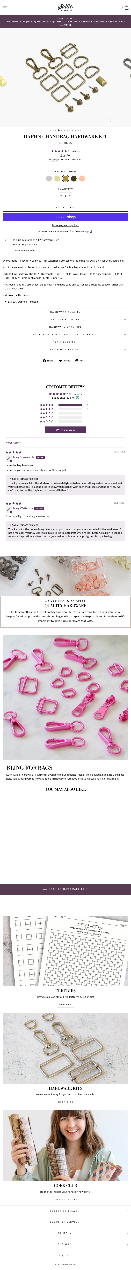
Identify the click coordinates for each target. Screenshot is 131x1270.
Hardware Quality (65, 312)
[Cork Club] (65, 1145)
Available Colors (65, 319)
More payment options (65, 225)
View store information (24, 250)
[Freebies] (65, 951)
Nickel (49, 178)
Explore (64, 1244)
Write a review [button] (65, 429)
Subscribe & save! (64, 1211)
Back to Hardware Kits (68, 889)
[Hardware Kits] (65, 1048)
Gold (57, 178)
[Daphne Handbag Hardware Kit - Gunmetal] (31, 863)
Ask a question (65, 342)
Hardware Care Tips (65, 327)
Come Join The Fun (65, 349)
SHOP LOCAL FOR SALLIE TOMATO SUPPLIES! (65, 334)
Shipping (53, 159)
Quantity (65, 189)
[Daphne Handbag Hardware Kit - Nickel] (19, 863)
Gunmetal (73, 178)
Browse (65, 1004)
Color (65, 171)
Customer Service (64, 1222)
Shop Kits (65, 1102)
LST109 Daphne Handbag (23, 301)
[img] (13, 452)
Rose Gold (81, 178)
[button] (59, 151)
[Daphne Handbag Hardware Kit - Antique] (27, 863)
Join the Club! (65, 1199)
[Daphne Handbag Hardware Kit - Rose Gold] (35, 863)
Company (64, 1233)
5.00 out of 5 (74, 394)
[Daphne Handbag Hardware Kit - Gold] (23, 863)
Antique (65, 178)
